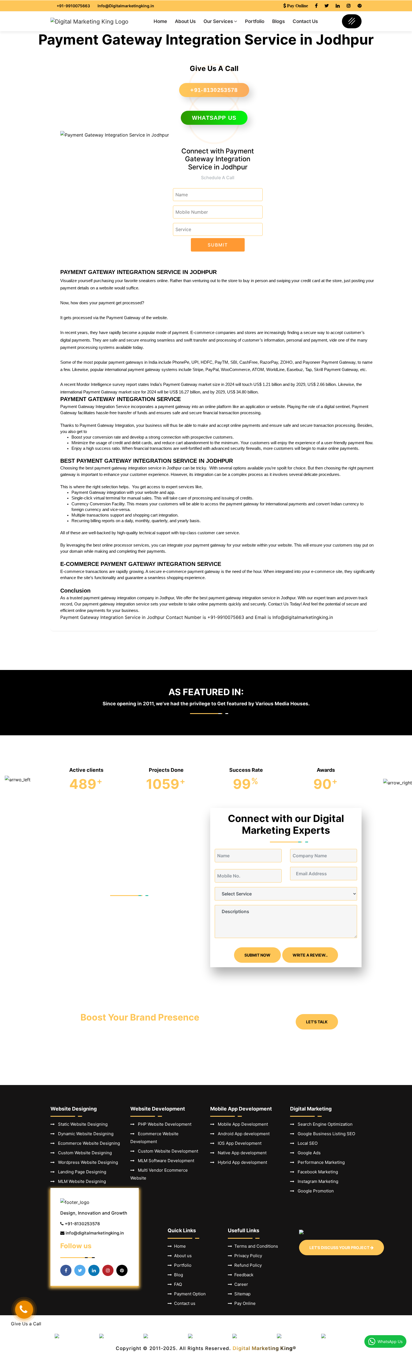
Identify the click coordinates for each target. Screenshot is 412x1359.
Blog (177, 1274)
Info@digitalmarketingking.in (302, 617)
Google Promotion (314, 1191)
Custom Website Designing (83, 1152)
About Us (185, 21)
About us (182, 1255)
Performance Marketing (319, 1162)
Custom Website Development (166, 1151)
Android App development (242, 1133)
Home (160, 21)
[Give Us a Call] (24, 1310)
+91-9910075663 (73, 5)
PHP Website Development (163, 1124)
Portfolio (254, 21)
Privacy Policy (247, 1255)
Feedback (242, 1274)
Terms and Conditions (255, 1246)
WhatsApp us (214, 118)
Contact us (183, 1303)
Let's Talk (317, 1021)
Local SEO (306, 1143)
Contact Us (305, 21)
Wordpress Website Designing (86, 1162)
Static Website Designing (81, 1124)
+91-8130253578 (214, 90)
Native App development (240, 1152)
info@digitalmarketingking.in (95, 1233)
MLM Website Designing (80, 1181)
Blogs (278, 21)
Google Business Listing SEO (324, 1133)
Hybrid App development (240, 1162)
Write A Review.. (310, 955)
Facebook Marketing (316, 1171)
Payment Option (189, 1293)
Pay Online (244, 1303)
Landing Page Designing (80, 1171)
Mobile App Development (241, 1124)
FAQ (177, 1284)
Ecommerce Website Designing (87, 1143)
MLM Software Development (164, 1160)
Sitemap (241, 1293)
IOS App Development (237, 1143)
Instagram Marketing (316, 1181)
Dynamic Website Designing (84, 1133)
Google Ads (307, 1152)
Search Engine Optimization (323, 1124)
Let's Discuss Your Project (339, 1247)
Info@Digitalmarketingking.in (126, 5)
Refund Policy (247, 1265)
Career (240, 1284)
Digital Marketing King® (264, 1348)
